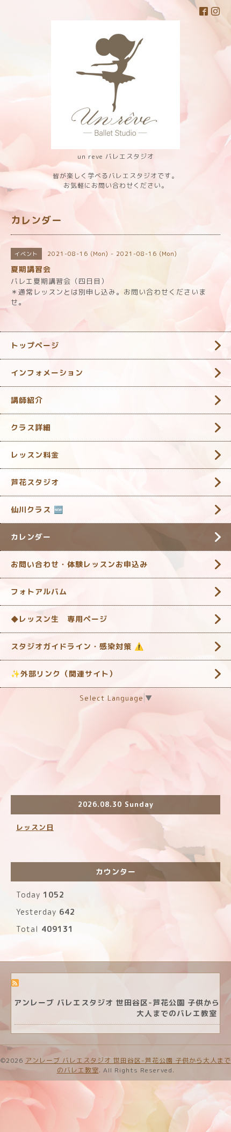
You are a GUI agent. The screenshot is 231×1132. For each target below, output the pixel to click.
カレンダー (31, 537)
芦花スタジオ (35, 482)
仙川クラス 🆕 (37, 509)
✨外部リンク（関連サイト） (64, 673)
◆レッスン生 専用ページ (59, 619)
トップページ (35, 345)
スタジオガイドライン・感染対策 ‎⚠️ (77, 646)
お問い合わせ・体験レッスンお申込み (79, 564)
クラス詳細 (31, 427)
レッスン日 (35, 827)
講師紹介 (27, 400)
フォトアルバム (39, 591)
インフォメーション (47, 372)
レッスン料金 (35, 455)
